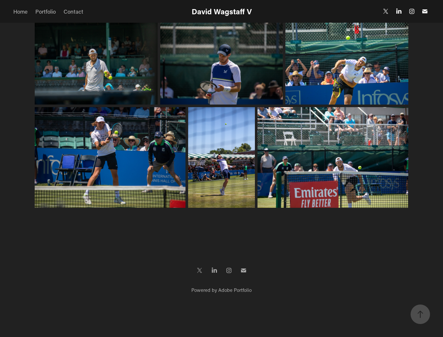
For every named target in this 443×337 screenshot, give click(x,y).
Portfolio (45, 11)
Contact (73, 11)
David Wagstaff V (222, 11)
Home (20, 11)
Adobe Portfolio (235, 290)
